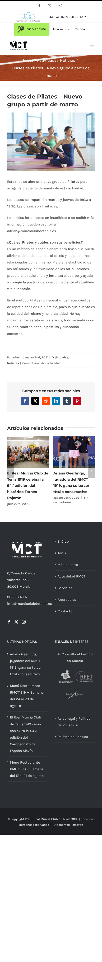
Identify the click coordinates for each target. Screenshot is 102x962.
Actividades (59, 357)
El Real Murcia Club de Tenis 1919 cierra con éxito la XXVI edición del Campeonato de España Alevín (30, 485)
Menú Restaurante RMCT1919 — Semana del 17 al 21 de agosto (27, 773)
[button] (10, 473)
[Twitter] (16, 626)
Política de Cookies (73, 741)
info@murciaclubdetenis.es (29, 608)
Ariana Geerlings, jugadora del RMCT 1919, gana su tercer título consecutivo (26, 669)
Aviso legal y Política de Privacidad (74, 726)
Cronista (17, 578)
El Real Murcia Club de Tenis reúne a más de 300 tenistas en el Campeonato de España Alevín (76, 485)
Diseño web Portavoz (68, 829)
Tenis (62, 557)
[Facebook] (9, 626)
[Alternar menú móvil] (92, 45)
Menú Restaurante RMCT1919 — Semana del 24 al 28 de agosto (27, 700)
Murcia (25, 591)
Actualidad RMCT (71, 581)
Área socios (67, 604)
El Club (63, 546)
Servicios (65, 592)
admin (17, 357)
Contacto (65, 616)
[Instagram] (24, 626)
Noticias (13, 363)
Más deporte (68, 569)
